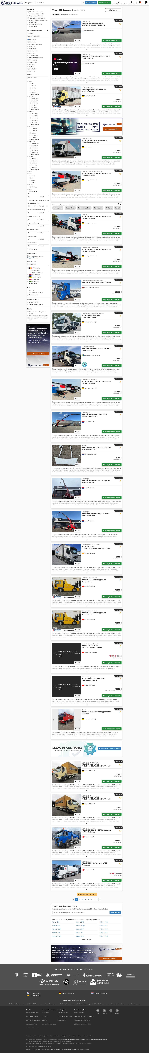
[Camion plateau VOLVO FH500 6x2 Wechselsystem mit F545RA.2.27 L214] (66, 224)
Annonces (34, 302)
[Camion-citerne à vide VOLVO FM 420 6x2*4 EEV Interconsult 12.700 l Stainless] (66, 838)
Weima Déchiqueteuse (35, 1004)
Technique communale (37, 18)
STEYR (32, 71)
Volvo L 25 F (80, 929)
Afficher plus (87, 939)
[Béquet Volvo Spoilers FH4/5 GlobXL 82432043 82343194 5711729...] (66, 455)
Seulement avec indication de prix (39, 200)
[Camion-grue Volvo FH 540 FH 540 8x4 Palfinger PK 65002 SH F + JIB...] (66, 488)
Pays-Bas (35, 275)
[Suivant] (79, 31)
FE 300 (34, 165)
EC (31, 184)
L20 (33, 90)
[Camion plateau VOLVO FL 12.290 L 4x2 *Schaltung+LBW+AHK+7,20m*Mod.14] (66, 805)
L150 (33, 86)
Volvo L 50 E (103, 933)
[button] (146, 2)
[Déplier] (86, 49)
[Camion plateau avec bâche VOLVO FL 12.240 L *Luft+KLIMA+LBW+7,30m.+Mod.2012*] (66, 554)
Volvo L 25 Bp (80, 926)
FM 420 (34, 113)
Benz (32, 42)
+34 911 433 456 (35, 996)
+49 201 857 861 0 (68, 993)
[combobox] (38, 264)
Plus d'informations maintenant (109, 749)
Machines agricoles (35, 24)
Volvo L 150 (56, 933)
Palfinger (109, 208)
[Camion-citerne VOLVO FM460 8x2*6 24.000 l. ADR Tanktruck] (66, 871)
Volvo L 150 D (56, 936)
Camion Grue (70, 208)
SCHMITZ (33, 55)
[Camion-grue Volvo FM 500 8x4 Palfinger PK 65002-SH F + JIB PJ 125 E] (66, 521)
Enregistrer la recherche (87, 894)
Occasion (33, 295)
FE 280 (34, 158)
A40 (33, 178)
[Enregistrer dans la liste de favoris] (120, 24)
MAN (32, 46)
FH (31, 96)
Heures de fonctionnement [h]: (36, 209)
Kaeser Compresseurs (51, 1004)
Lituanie (35, 281)
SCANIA (33, 62)
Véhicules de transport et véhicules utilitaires (36, 13)
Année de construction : (34, 203)
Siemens (33, 51)
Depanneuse (98, 208)
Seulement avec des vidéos (38, 316)
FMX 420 (34, 146)
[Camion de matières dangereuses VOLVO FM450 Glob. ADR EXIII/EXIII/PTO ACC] (66, 323)
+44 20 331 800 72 (35, 993)
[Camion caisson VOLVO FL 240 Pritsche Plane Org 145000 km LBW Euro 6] (66, 148)
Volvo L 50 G (104, 936)
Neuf (31, 290)
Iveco (32, 49)
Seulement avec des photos (37, 312)
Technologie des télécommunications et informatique (75, 1004)
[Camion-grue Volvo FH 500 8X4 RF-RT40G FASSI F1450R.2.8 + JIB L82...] (66, 422)
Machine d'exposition (36, 292)
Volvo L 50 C (103, 926)
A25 (33, 180)
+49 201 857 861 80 (100, 993)
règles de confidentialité (52, 1049)
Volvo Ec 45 (56, 926)
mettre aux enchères (112, 129)
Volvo (32, 40)
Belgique (33, 258)
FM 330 (34, 116)
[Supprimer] (83, 2)
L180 (33, 88)
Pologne (35, 279)
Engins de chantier (36, 16)
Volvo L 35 (79, 933)
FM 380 (34, 118)
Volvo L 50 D (104, 929)
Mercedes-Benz (35, 44)
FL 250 (34, 135)
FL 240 (34, 128)
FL (31, 126)
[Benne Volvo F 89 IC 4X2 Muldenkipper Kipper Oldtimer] (66, 719)
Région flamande (37, 272)
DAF (32, 53)
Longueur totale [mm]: (33, 216)
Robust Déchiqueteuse (118, 1004)
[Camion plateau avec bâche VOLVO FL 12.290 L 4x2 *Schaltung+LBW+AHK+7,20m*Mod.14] (66, 772)
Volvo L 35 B (80, 936)
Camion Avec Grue (84, 208)
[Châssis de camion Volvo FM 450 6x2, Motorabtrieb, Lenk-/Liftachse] (66, 97)
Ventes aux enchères (36, 304)
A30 (33, 182)
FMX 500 (35, 143)
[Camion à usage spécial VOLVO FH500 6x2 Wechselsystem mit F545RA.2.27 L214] (66, 389)
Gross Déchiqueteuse (133, 1004)
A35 (33, 176)
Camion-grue (58, 208)
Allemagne (36, 277)
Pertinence (113, 10)
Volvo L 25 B (80, 922)
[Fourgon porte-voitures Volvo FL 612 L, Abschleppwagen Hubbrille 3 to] (66, 587)
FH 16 (34, 105)
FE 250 (34, 163)
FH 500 (34, 98)
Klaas (31, 66)
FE (31, 156)
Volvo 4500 (55, 922)
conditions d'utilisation (71, 1049)
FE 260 (34, 167)
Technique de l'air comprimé (17, 1004)
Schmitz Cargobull (36, 57)
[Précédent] (53, 31)
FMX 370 (34, 148)
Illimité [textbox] (32, 264)
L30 (33, 83)
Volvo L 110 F (56, 929)
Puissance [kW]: (31, 243)
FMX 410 (34, 152)
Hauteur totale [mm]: (33, 229)
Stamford (32, 69)
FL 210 (34, 137)
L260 (33, 92)
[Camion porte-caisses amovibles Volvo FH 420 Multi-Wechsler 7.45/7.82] (66, 290)
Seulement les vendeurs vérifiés (38, 319)
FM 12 (34, 122)
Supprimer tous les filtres (70, 14)
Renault (33, 60)
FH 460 (34, 101)
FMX (32, 141)
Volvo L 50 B (103, 922)
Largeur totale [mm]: (33, 223)
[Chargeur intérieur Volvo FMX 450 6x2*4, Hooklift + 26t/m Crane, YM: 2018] (66, 356)
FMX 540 (34, 150)
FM (31, 111)
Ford (32, 64)
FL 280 (34, 131)
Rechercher (92, 3)
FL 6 (33, 133)
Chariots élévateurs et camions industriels (38, 21)
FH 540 (34, 103)
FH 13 (34, 107)
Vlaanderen (35, 270)
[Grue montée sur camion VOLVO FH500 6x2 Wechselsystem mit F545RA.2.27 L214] (66, 257)
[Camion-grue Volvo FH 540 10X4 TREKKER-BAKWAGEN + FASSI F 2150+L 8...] (66, 31)
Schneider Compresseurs (101, 1004)
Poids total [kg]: (31, 236)
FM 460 (34, 120)
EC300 (34, 187)
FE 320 (34, 161)
